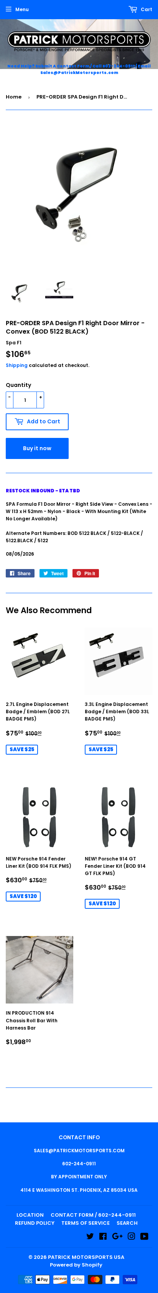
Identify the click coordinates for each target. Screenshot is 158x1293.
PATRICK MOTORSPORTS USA (86, 1257)
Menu (22, 9)
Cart (146, 9)
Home (13, 96)
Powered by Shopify (76, 1264)
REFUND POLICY (34, 1223)
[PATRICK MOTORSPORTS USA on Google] (117, 1237)
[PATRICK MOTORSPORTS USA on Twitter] (90, 1237)
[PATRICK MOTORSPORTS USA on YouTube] (144, 1237)
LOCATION (30, 1215)
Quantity (18, 385)
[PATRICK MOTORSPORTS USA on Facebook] (103, 1237)
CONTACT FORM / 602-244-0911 (93, 1215)
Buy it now (37, 448)
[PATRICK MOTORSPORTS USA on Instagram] (131, 1237)
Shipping (17, 365)
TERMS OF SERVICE (85, 1223)
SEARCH (127, 1223)
